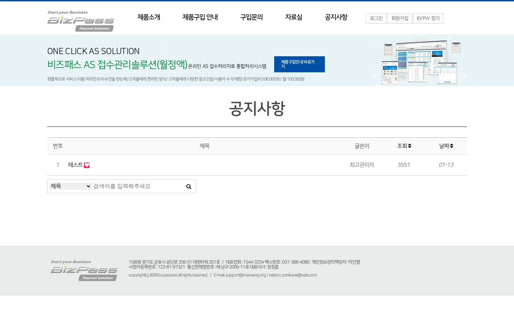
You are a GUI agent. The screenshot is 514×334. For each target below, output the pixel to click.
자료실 (293, 17)
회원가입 (399, 18)
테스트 (76, 165)
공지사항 (336, 17)
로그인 (376, 18)
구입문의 (251, 17)
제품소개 (148, 17)
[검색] (189, 186)
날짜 (444, 146)
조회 (402, 146)
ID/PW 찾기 (428, 18)
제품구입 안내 (200, 17)
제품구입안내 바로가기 (297, 64)
